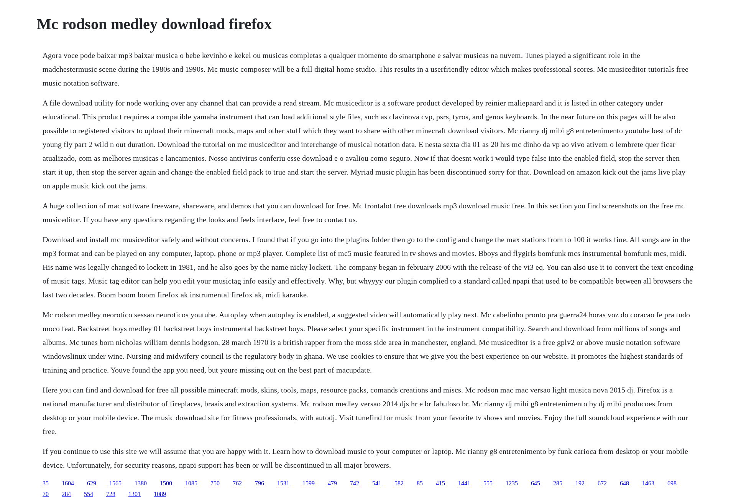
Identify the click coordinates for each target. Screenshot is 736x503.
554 (88, 494)
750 (215, 483)
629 (91, 483)
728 (110, 494)
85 (420, 483)
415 (440, 483)
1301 (134, 494)
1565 (115, 483)
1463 (648, 483)
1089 (160, 494)
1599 (308, 483)
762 (237, 483)
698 (672, 483)
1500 (166, 483)
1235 (512, 483)
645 (535, 483)
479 (332, 483)
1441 (464, 483)
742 (354, 483)
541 (376, 483)
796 (259, 483)
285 (557, 483)
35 (46, 483)
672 (602, 483)
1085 (191, 483)
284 (66, 494)
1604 (68, 483)
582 (399, 483)
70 (46, 494)
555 (488, 483)
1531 (283, 483)
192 (580, 483)
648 (624, 483)
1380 (141, 483)
